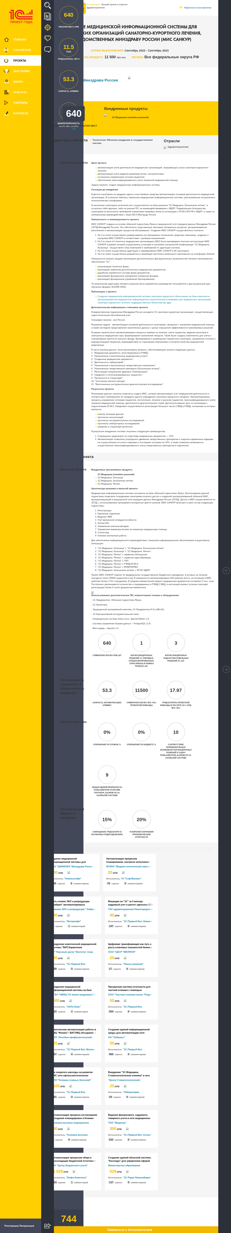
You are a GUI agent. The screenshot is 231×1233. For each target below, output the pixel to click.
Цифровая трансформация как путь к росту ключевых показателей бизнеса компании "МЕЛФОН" (130, 946)
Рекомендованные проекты (47, 27)
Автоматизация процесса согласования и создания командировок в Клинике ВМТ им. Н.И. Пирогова (74, 1117)
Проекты (19, 60)
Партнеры (20, 103)
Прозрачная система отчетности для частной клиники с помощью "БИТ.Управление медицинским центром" (129, 988)
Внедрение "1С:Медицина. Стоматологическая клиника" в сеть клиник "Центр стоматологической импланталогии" (129, 1074)
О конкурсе (22, 50)
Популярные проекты (47, 38)
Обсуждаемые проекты (47, 49)
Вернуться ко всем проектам (197, 7)
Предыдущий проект (226, 570)
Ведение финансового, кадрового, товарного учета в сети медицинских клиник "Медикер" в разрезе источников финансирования (129, 1117)
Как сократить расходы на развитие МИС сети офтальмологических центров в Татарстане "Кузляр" (72, 1074)
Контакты (20, 113)
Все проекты (47, 16)
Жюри (18, 82)
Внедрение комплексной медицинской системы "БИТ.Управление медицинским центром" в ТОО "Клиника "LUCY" (74, 946)
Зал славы (21, 71)
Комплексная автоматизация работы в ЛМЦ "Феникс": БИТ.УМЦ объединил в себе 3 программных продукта (73, 1031)
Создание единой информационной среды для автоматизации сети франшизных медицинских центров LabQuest (129, 1031)
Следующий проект (226, 669)
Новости (20, 92)
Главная (19, 39)
